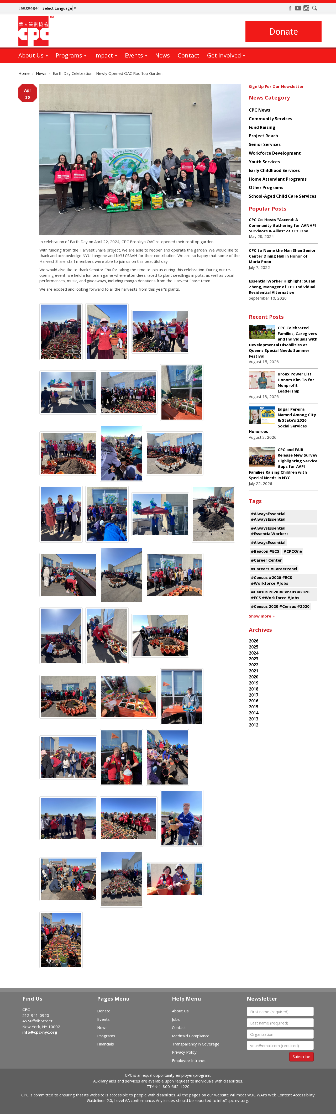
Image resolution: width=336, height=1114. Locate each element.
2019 (253, 683)
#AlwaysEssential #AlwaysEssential (268, 516)
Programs (70, 55)
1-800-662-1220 (174, 1086)
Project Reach (263, 136)
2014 (253, 713)
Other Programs (266, 187)
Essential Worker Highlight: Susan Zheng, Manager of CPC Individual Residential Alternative (282, 286)
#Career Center (266, 560)
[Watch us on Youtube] (298, 8)
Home (24, 73)
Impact (104, 55)
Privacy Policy (184, 1052)
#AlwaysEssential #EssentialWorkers (269, 530)
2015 (253, 707)
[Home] (37, 31)
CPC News (259, 110)
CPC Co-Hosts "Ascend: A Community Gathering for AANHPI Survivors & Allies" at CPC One (282, 225)
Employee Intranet (189, 1060)
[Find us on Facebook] (290, 8)
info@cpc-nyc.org (39, 1032)
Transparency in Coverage (195, 1044)
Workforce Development (275, 153)
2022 (253, 665)
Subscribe (301, 1056)
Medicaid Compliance (190, 1035)
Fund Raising (262, 127)
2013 (253, 719)
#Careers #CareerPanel (274, 568)
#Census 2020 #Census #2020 (280, 606)
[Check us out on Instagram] (306, 8)
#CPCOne (293, 551)
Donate (283, 31)
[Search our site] (315, 8)
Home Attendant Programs (278, 179)
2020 (253, 677)
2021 (253, 671)
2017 (253, 695)
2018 (253, 689)
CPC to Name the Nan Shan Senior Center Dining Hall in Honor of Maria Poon (282, 256)
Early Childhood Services (274, 170)
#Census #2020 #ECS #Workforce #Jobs (271, 580)
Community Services (270, 119)
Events (135, 55)
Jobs (176, 1019)
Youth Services (264, 162)
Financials (105, 1044)
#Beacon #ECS (265, 551)
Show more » (262, 616)
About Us (31, 55)
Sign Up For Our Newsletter (276, 86)
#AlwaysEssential (268, 542)
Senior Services (265, 144)
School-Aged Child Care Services (282, 196)
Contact (188, 55)
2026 (253, 641)
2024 (253, 653)
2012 (253, 725)
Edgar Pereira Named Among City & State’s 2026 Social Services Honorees (282, 420)
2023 (253, 659)
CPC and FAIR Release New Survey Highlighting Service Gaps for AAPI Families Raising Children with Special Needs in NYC (283, 463)
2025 (253, 647)
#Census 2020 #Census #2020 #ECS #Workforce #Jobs (280, 594)
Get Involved (225, 55)
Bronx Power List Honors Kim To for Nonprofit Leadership (296, 382)
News (162, 55)
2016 (253, 701)
